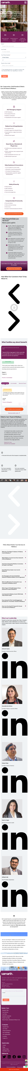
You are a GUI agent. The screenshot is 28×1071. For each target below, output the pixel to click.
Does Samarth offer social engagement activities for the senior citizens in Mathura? (13, 600)
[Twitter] (4, 1056)
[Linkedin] (9, 1056)
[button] (14, 223)
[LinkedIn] (14, 681)
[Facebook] (14, 1056)
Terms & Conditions (11, 1067)
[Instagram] (24, 1056)
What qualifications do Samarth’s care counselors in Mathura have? (12, 582)
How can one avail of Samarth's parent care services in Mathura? (12, 606)
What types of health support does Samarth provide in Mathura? (11, 588)
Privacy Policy (20, 1067)
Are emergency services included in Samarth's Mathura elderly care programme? (13, 576)
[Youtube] (19, 1056)
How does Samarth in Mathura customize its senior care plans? (12, 564)
